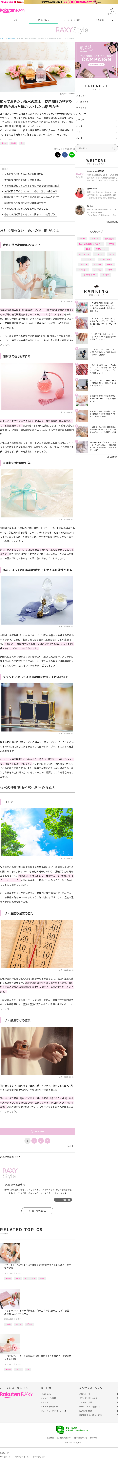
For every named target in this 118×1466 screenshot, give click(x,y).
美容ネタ (29, 1324)
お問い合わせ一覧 (21, 1457)
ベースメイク (82, 101)
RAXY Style (43, 20)
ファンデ (110, 269)
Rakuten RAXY (12, 10)
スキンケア (81, 95)
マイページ (45, 1402)
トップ (14, 20)
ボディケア (81, 114)
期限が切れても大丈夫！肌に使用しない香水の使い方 (31, 197)
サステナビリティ (40, 1457)
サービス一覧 (5, 1457)
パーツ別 (97, 264)
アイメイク (81, 108)
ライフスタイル (30, 1278)
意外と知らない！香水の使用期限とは (23, 174)
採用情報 (93, 1438)
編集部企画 (109, 238)
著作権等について (80, 1438)
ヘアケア (80, 120)
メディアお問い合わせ (88, 1398)
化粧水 (110, 264)
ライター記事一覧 (63, 1199)
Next (70, 1146)
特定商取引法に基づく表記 (90, 1415)
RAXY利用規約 (85, 1411)
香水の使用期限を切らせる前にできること (26, 208)
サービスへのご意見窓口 (89, 1407)
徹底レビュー (101, 249)
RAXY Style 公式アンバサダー (90, 244)
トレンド (99, 254)
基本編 (13, 143)
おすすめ (18, 1324)
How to (4, 143)
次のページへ (37, 1131)
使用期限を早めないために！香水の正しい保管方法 (30, 191)
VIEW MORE (111, 221)
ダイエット (83, 269)
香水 (22, 143)
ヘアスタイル (88, 259)
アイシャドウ (84, 254)
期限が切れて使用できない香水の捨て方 (25, 203)
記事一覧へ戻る (37, 1211)
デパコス (97, 269)
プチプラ (83, 264)
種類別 (42, 1278)
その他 (10, 139)
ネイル (79, 126)
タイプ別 (105, 275)
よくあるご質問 (85, 1402)
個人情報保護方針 (64, 1438)
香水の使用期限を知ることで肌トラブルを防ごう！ (30, 214)
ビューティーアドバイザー (52, 1411)
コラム (79, 132)
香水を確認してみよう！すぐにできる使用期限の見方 (32, 185)
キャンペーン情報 (72, 20)
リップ (111, 254)
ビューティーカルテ (49, 1407)
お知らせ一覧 (84, 1394)
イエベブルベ (105, 259)
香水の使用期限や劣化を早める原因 (22, 180)
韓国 (88, 249)
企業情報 (50, 1438)
